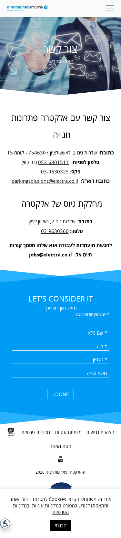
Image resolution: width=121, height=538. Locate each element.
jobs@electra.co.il (51, 254)
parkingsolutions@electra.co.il (45, 181)
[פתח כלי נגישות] (5, 523)
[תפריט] (110, 8)
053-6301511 (53, 162)
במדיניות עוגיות (46, 505)
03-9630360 (55, 231)
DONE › (60, 394)
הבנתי (60, 525)
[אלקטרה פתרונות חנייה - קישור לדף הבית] (27, 9)
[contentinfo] (60, 479)
